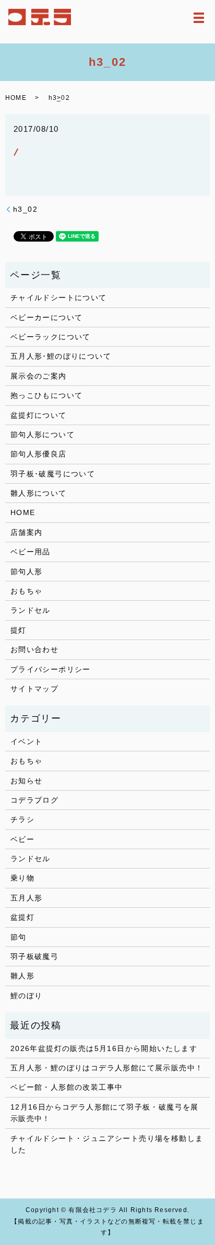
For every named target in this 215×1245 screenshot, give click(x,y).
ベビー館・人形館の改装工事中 (66, 1087)
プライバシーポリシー (50, 669)
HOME (16, 97)
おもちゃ (26, 591)
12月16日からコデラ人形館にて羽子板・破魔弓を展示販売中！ (104, 1113)
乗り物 (22, 878)
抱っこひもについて (46, 395)
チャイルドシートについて (58, 297)
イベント (26, 741)
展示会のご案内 (38, 376)
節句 (18, 937)
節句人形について (42, 434)
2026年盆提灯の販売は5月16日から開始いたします (103, 1048)
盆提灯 (22, 917)
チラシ (22, 819)
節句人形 (26, 571)
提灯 (18, 630)
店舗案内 (26, 532)
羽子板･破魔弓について (52, 474)
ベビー (22, 839)
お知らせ (26, 780)
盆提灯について (38, 415)
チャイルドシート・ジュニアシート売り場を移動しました (107, 1144)
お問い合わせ (34, 649)
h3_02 (25, 209)
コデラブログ (34, 800)
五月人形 (26, 898)
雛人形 (22, 976)
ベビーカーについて (46, 317)
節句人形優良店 (38, 454)
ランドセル (30, 610)
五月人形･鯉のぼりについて (60, 356)
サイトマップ (34, 688)
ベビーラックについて (50, 337)
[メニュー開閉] (199, 18)
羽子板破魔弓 (34, 956)
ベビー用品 (30, 551)
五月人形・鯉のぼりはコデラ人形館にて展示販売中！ (107, 1068)
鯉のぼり (26, 995)
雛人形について (38, 493)
